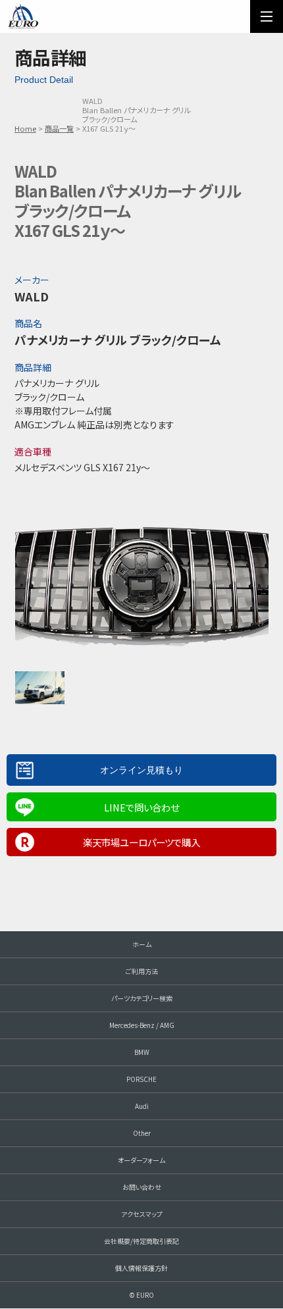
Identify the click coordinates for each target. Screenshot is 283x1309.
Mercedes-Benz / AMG (141, 1025)
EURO (23, 16)
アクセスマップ (142, 1214)
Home (25, 128)
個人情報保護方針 (141, 1268)
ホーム (141, 944)
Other (142, 1133)
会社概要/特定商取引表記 (141, 1241)
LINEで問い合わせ (141, 807)
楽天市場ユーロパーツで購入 (141, 842)
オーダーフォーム (141, 1160)
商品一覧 (59, 128)
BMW (141, 1052)
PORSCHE (141, 1079)
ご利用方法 (142, 971)
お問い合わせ (141, 1187)
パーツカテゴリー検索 (141, 998)
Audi (142, 1106)
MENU (266, 16)
